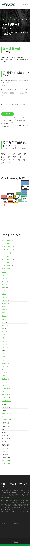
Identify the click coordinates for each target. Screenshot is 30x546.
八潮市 (5, 360)
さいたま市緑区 (7, 266)
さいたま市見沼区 (8, 250)
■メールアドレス (13, 105)
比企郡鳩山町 (5, 423)
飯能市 (5, 291)
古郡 (2, 163)
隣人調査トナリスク (19, 523)
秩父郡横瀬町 (5, 429)
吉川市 (5, 385)
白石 (20, 157)
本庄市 (4, 297)
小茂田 (8, 157)
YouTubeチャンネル (6, 526)
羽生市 (4, 310)
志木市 (4, 341)
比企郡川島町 (5, 417)
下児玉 (14, 157)
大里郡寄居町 (5, 454)
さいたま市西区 (7, 240)
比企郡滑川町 (6, 407)
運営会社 (3, 523)
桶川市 (3, 350)
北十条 (19, 154)
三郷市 (5, 366)
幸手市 (3, 376)
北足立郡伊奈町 (7, 395)
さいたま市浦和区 (8, 259)
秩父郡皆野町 (5, 432)
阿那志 (3, 154)
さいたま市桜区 (7, 256)
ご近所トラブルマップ (7, 17)
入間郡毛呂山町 (7, 401)
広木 (24, 160)
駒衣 (2, 157)
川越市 (5, 272)
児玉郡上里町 (5, 451)
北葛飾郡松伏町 (7, 464)
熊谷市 (5, 275)
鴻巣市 (5, 313)
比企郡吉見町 (6, 420)
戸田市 (5, 332)
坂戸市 (4, 373)
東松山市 (5, 300)
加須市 (5, 294)
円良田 (3, 160)
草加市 (5, 322)
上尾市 (5, 319)
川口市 (5, 278)
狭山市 (5, 306)
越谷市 (5, 325)
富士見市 (5, 363)
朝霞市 (5, 338)
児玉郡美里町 (5, 445)
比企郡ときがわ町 (6, 426)
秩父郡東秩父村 (6, 442)
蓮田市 (3, 369)
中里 (8, 160)
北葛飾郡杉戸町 (6, 461)
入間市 (5, 335)
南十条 (8, 163)
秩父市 (4, 284)
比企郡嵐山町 (5, 410)
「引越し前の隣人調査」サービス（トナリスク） (16, 500)
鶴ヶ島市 (5, 379)
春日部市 (5, 303)
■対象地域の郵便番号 (14, 81)
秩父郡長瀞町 (5, 435)
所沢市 (5, 288)
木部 (25, 154)
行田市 (5, 281)
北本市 (5, 357)
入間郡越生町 (5, 404)
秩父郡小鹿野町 (6, 439)
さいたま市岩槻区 (8, 269)
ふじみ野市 (6, 388)
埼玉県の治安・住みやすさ (10, 19)
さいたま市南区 (7, 262)
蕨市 (4, 328)
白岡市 (3, 391)
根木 (19, 160)
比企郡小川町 (6, 413)
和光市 (4, 344)
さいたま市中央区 (7, 253)
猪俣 (14, 154)
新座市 (5, 347)
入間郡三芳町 (6, 398)
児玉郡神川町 (5, 448)
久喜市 (5, 354)
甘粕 (8, 154)
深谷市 (4, 316)
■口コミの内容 (14, 89)
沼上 (14, 160)
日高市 (4, 382)
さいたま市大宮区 (8, 247)
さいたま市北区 (7, 243)
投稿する (7, 114)
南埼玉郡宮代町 (6, 457)
